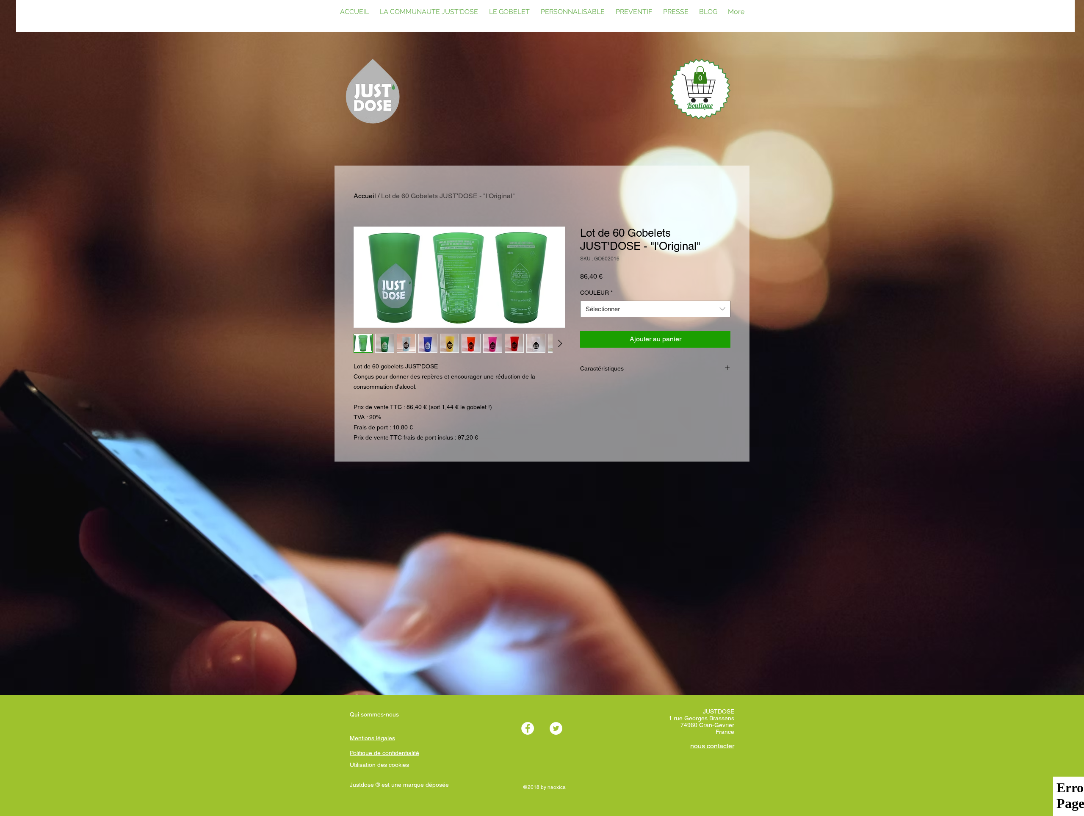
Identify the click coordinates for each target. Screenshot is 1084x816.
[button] (700, 75)
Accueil (365, 196)
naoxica (557, 787)
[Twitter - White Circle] (556, 728)
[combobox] (655, 309)
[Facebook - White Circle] (527, 728)
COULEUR (596, 292)
